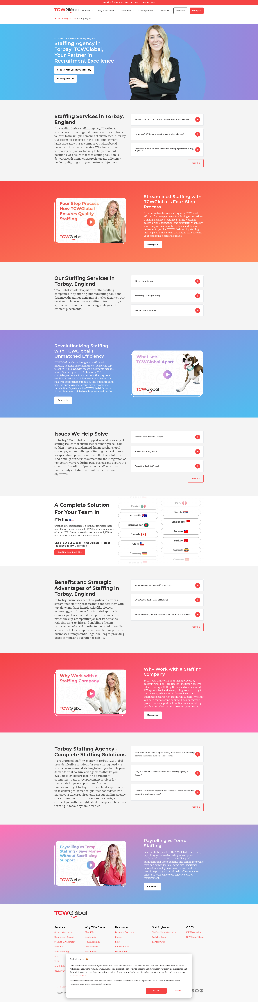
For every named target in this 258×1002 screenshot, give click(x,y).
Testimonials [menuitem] (91, 951)
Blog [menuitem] (117, 942)
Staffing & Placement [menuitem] (64, 942)
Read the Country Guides (70, 552)
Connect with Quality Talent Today (74, 70)
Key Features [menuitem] (158, 942)
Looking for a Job (65, 79)
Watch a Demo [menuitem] (159, 937)
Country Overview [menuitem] (63, 971)
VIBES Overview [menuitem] (194, 932)
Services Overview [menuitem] (63, 932)
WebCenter (180, 11)
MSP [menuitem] (56, 956)
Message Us (152, 244)
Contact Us (63, 400)
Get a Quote (196, 11)
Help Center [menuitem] (121, 951)
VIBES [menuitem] (190, 927)
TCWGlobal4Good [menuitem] (195, 937)
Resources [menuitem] (121, 927)
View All (195, 163)
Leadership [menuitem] (90, 937)
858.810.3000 (61, 987)
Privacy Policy (79, 975)
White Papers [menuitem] (91, 946)
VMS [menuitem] (56, 961)
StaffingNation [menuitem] (161, 927)
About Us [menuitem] (89, 932)
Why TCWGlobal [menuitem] (95, 927)
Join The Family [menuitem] (92, 942)
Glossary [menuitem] (119, 937)
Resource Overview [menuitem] (124, 932)
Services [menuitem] (59, 927)
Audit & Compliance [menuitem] (64, 966)
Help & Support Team (144, 2)
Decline (178, 991)
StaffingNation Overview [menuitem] (164, 932)
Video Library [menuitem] (122, 946)
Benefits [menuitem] (58, 946)
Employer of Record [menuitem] (64, 937)
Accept (156, 991)
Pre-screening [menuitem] (61, 951)
